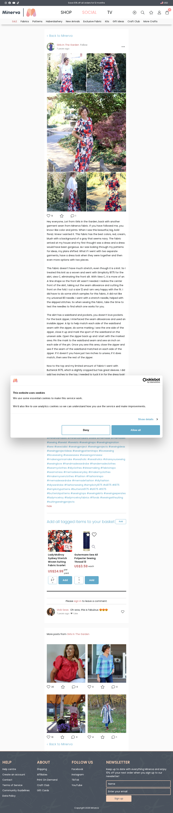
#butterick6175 (80, 489)
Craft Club (43, 785)
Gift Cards (43, 790)
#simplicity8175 (93, 485)
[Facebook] (9, 3)
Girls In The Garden (68, 45)
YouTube (77, 785)
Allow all (136, 429)
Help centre (9, 769)
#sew (50, 446)
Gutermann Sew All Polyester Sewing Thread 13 (86, 558)
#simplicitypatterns (58, 489)
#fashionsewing (73, 485)
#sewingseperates (115, 493)
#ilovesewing (55, 455)
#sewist (62, 442)
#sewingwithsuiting (111, 497)
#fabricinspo (108, 468)
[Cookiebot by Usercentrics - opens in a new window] (145, 380)
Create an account (13, 774)
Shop (66, 12)
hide (49, 506)
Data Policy (9, 795)
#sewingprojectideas (59, 451)
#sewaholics (94, 459)
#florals (94, 497)
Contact (7, 779)
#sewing (52, 442)
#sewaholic (80, 459)
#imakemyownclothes (60, 476)
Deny (86, 429)
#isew (92, 438)
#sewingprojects (98, 446)
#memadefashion (83, 480)
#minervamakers (77, 438)
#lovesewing (106, 451)
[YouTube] (14, 3)
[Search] (142, 12)
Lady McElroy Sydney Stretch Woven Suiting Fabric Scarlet (57, 560)
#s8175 (107, 485)
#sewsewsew (71, 455)
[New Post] (134, 12)
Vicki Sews (63, 610)
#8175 (115, 485)
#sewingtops (78, 493)
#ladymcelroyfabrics (76, 497)
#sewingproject (77, 446)
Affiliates (42, 774)
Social (89, 12)
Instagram (78, 774)
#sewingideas (116, 446)
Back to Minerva (60, 36)
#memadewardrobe (59, 480)
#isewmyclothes (57, 468)
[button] (151, 12)
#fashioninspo (94, 476)
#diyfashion (102, 480)
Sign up (119, 798)
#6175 (102, 489)
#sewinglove (54, 463)
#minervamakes (57, 438)
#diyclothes (74, 468)
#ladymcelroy (55, 497)
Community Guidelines (16, 790)
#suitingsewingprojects (61, 501)
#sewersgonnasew (91, 455)
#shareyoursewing (114, 459)
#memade (103, 438)
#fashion (80, 476)
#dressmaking (91, 468)
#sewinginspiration (107, 442)
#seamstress (55, 472)
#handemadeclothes (103, 463)
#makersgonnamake (59, 459)
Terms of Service (12, 785)
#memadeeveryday (75, 472)
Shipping (42, 769)
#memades (118, 438)
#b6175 (94, 489)
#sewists (73, 442)
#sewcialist (61, 446)
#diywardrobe (55, 485)
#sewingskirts (95, 493)
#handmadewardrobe (76, 463)
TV (109, 12)
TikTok (75, 779)
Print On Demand (47, 779)
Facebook (77, 769)
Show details (145, 419)
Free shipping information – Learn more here (86, 2)
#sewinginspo (87, 442)
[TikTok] (18, 3)
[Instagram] (6, 3)
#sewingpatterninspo (85, 451)
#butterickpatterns (58, 493)
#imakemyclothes (99, 472)
